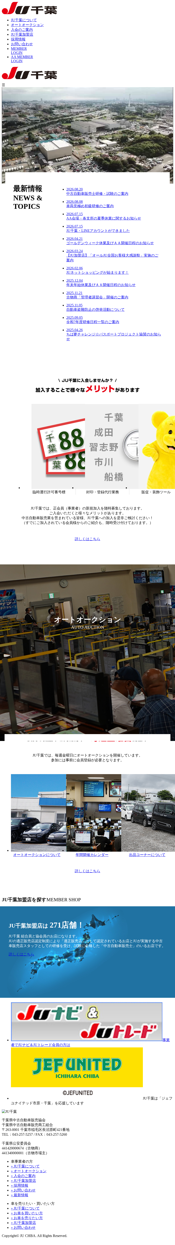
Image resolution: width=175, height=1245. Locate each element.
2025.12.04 (101, 283)
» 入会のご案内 (23, 1176)
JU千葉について (24, 20)
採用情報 (18, 39)
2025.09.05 (92, 320)
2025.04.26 (113, 334)
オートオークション (27, 25)
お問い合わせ (22, 44)
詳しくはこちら (87, 539)
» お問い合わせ (23, 1190)
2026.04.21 (110, 241)
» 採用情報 (19, 1185)
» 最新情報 (19, 1195)
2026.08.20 (97, 191)
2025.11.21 (97, 295)
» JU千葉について (25, 1166)
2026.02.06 (97, 270)
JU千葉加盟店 (22, 34)
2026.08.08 (90, 204)
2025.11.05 (95, 307)
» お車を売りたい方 (27, 1218)
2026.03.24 (112, 255)
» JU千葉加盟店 (23, 1181)
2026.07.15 (103, 216)
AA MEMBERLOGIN (22, 59)
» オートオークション (28, 1171)
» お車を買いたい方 (27, 1213)
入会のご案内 (22, 30)
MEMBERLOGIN (19, 51)
